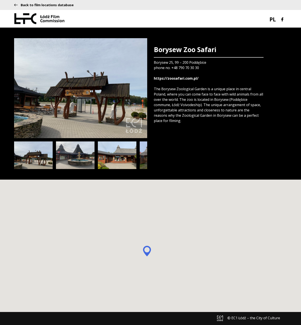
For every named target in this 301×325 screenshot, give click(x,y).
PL (272, 19)
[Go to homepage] (39, 18)
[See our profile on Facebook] (282, 19)
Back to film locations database (47, 5)
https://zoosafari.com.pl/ (176, 78)
